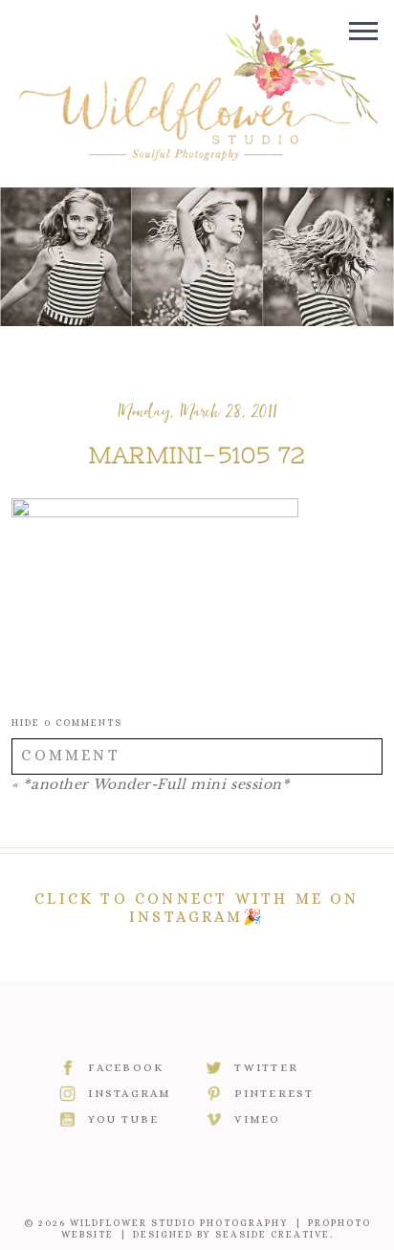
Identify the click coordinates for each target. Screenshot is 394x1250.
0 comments (66, 722)
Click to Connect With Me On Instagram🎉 (196, 907)
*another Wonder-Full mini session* (156, 784)
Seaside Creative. (274, 1234)
